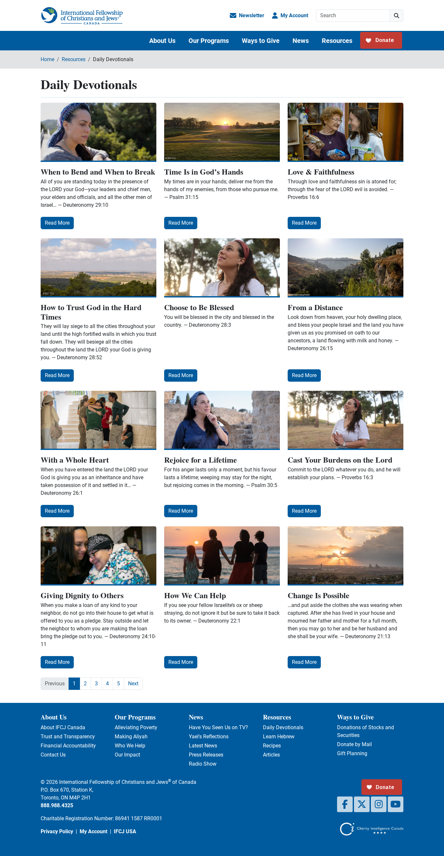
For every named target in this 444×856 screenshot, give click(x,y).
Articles (271, 755)
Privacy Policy (57, 831)
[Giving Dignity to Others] (98, 556)
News (301, 41)
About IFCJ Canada (63, 727)
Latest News (203, 746)
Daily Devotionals (283, 727)
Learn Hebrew (278, 736)
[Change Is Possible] (345, 556)
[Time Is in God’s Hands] (222, 132)
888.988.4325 (57, 805)
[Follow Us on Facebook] (345, 804)
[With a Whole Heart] (98, 420)
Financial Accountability (68, 746)
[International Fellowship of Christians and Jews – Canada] (82, 16)
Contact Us (53, 755)
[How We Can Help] (222, 556)
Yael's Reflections (209, 736)
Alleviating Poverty (136, 727)
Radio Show (202, 764)
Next (133, 683)
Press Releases (206, 755)
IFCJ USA (125, 831)
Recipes (272, 746)
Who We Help (130, 746)
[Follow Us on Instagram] (378, 804)
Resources (337, 41)
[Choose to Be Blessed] (222, 267)
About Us (162, 41)
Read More (57, 223)
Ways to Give (261, 41)
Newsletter (251, 15)
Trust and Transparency (68, 736)
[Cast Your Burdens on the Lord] (345, 420)
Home (47, 59)
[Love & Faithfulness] (345, 132)
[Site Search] (396, 15)
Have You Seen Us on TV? (218, 727)
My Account (294, 15)
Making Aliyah (131, 736)
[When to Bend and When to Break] (98, 132)
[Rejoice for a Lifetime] (222, 420)
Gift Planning (352, 753)
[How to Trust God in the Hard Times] (98, 267)
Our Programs (209, 41)
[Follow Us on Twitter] (362, 804)
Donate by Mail (354, 744)
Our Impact (127, 755)
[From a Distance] (345, 267)
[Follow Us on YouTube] (395, 804)
